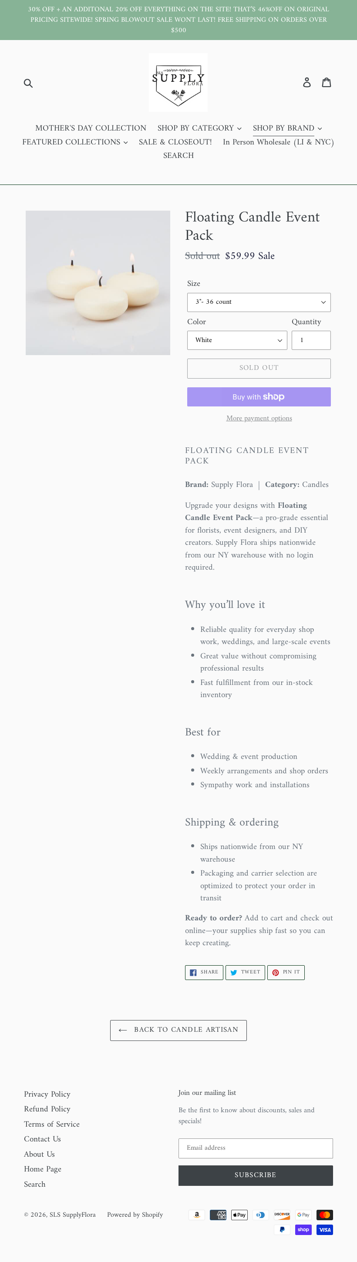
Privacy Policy (47, 1094)
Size (193, 284)
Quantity (306, 322)
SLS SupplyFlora (73, 1215)
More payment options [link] (259, 419)
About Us (39, 1155)
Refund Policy (47, 1109)
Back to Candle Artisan (185, 1030)
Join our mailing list (207, 1093)
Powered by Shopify (135, 1215)
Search (35, 1185)
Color (196, 322)
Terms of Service (52, 1125)
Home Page (42, 1169)
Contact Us (42, 1139)
